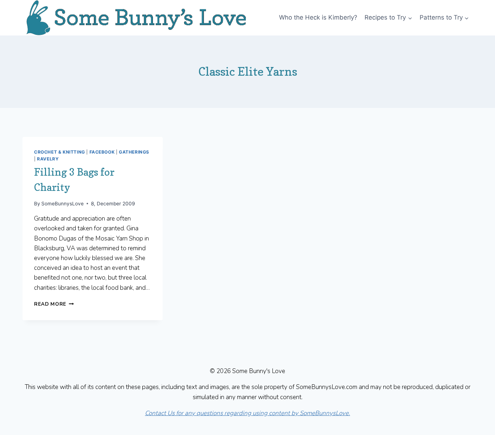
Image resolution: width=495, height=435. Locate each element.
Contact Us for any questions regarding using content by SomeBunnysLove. (247, 413)
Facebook (102, 152)
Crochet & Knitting (59, 152)
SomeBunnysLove (62, 203)
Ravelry (48, 159)
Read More (54, 304)
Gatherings (134, 152)
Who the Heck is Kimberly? (318, 17)
